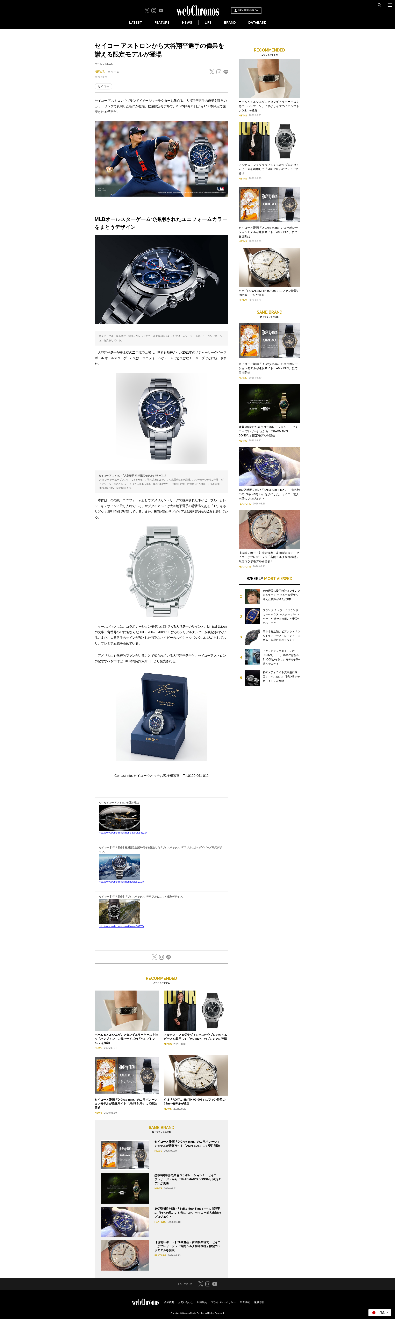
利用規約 (202, 1302)
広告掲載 (245, 1302)
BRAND (230, 23)
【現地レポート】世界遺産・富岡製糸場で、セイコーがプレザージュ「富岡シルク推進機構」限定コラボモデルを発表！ (188, 1246)
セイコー (103, 86)
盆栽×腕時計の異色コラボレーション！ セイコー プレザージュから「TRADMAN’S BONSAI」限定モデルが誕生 (188, 1179)
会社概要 (169, 1302)
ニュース (113, 72)
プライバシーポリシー (223, 1302)
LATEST (135, 23)
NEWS (187, 23)
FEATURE (162, 23)
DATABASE (257, 23)
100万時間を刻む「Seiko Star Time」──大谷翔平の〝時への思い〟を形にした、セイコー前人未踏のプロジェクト (188, 1212)
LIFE (208, 23)
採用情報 (259, 1302)
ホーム (98, 63)
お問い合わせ (185, 1302)
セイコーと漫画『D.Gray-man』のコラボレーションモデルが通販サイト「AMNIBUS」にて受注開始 (126, 1103)
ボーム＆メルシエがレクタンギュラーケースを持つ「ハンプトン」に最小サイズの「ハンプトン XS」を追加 (126, 1038)
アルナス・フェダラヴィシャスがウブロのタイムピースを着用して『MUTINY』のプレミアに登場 (269, 169)
